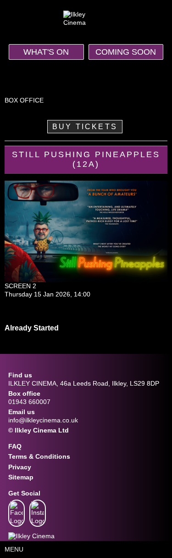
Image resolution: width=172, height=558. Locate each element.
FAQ (15, 446)
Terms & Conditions (39, 456)
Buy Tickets (84, 127)
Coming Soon (125, 52)
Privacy (19, 467)
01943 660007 (29, 401)
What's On (46, 52)
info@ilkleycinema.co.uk (43, 420)
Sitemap (20, 477)
